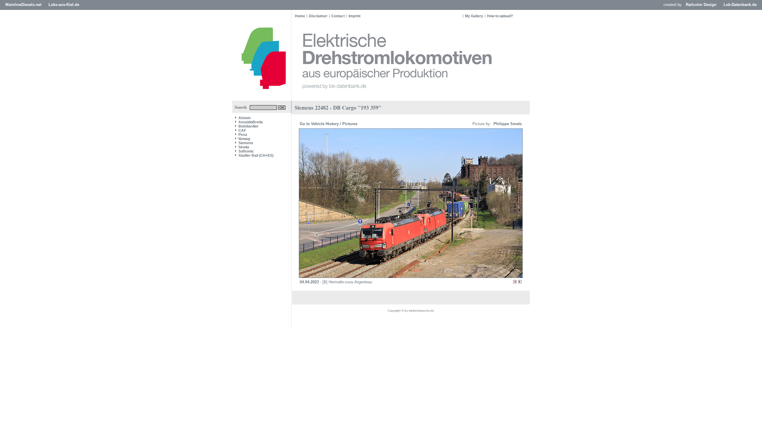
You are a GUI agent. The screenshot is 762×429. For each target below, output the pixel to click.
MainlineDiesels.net (23, 4)
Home (300, 16)
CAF (242, 130)
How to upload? (500, 16)
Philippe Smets (507, 124)
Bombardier (248, 126)
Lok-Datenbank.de (740, 4)
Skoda (243, 147)
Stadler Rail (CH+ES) (256, 155)
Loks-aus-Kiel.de (64, 4)
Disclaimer (318, 16)
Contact (338, 16)
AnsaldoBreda (250, 122)
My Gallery (474, 16)
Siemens (245, 143)
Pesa (242, 135)
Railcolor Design (701, 4)
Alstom (244, 118)
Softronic (246, 151)
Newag (244, 139)
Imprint (354, 16)
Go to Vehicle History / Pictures (329, 124)
